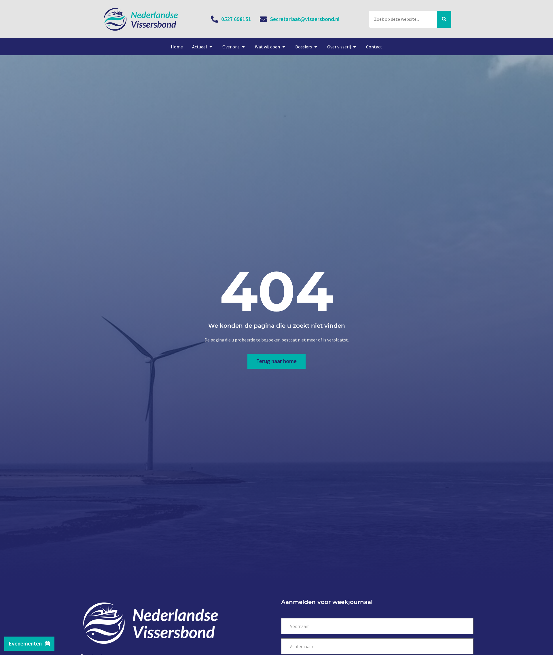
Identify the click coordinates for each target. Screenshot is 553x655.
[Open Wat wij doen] (283, 46)
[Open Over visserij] (354, 46)
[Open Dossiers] (315, 46)
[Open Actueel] (211, 46)
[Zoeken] (444, 19)
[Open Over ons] (243, 46)
